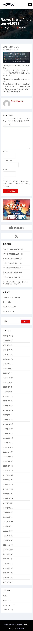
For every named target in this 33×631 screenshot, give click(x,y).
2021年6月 (6, 563)
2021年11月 (7, 545)
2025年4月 (6, 392)
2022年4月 (6, 531)
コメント (6, 124)
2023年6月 (6, 475)
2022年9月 (6, 512)
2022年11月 (7, 503)
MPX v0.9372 (7, 277)
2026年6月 (6, 336)
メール (9, 160)
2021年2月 (6, 577)
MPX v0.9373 (7, 272)
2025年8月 (6, 373)
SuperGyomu (17, 101)
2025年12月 (7, 359)
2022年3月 (6, 536)
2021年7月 (6, 559)
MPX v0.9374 (7, 268)
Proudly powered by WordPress (13, 624)
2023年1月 (6, 494)
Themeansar (20, 628)
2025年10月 (7, 368)
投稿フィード (7, 600)
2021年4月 (6, 573)
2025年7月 (6, 378)
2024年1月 (6, 443)
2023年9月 (6, 461)
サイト (5, 169)
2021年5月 (6, 568)
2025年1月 (6, 401)
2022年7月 (6, 522)
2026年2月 (6, 350)
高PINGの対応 (7, 311)
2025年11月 (7, 364)
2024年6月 (6, 424)
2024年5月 (6, 429)
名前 (5, 151)
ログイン (6, 596)
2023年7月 (6, 471)
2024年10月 (7, 410)
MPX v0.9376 (7, 259)
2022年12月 (7, 498)
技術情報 (6, 302)
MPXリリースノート (10, 28)
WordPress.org (8, 610)
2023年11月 (7, 452)
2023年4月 (6, 484)
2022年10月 (7, 508)
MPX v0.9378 (7, 254)
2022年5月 (6, 526)
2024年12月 (7, 405)
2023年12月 (7, 447)
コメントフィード (9, 605)
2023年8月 (6, 466)
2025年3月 (6, 396)
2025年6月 (6, 382)
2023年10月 (7, 457)
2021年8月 (6, 554)
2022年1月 (6, 540)
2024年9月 (6, 415)
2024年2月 (6, 438)
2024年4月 (6, 433)
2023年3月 (6, 489)
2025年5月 (6, 387)
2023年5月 (6, 480)
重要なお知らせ (8, 307)
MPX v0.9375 (7, 263)
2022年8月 (6, 517)
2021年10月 (7, 550)
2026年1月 (6, 354)
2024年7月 (6, 419)
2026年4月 (6, 340)
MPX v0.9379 (7, 249)
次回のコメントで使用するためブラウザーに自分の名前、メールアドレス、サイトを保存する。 (16, 183)
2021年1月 (6, 582)
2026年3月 (6, 345)
